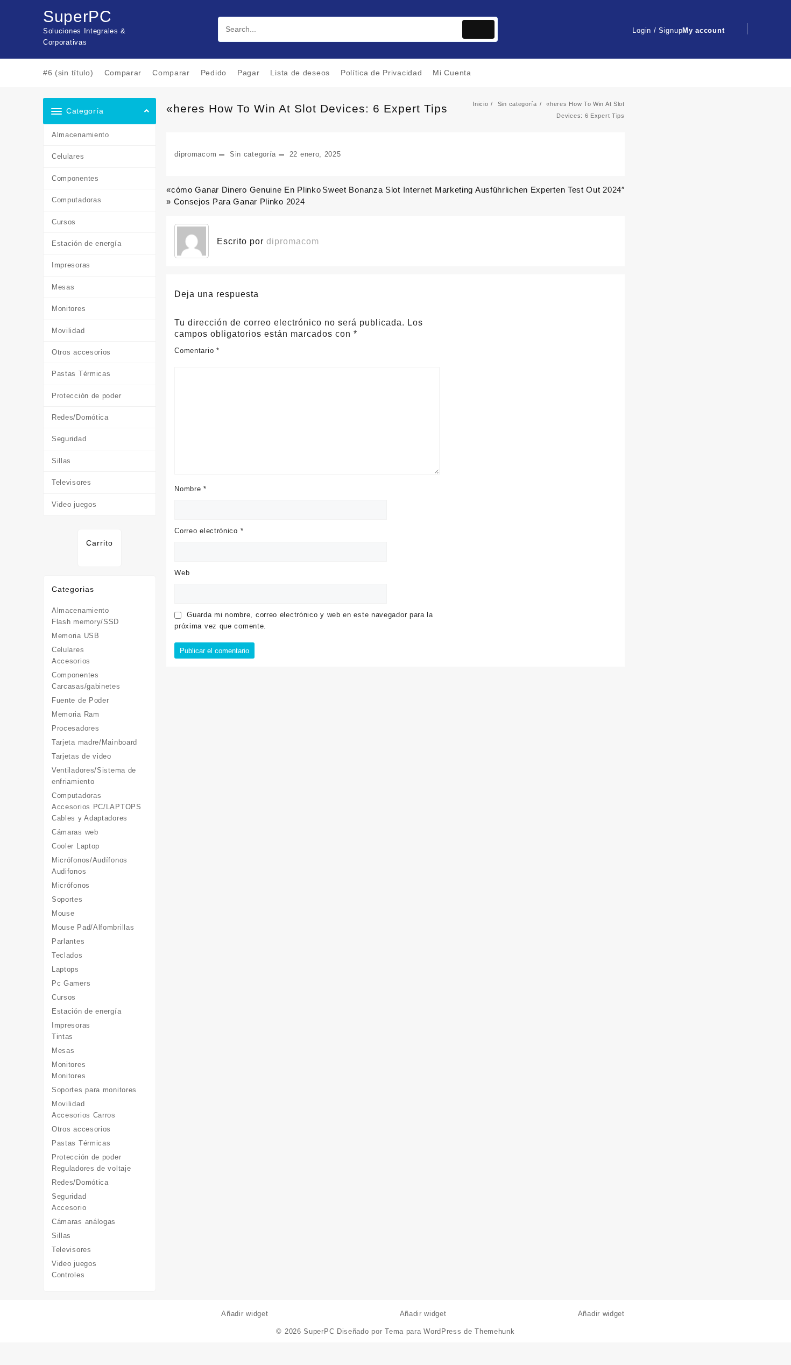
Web (181, 573)
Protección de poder (86, 396)
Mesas (63, 287)
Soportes (67, 899)
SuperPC (77, 16)
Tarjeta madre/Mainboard (94, 742)
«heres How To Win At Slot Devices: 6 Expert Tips (307, 108)
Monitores (69, 309)
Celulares (68, 156)
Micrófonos (71, 885)
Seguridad (69, 439)
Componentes (75, 178)
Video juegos (74, 504)
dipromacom (195, 154)
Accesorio (69, 1208)
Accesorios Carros (84, 1115)
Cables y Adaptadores (90, 818)
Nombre (190, 489)
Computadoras (76, 200)
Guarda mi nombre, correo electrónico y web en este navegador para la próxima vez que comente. (303, 620)
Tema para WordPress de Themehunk (449, 1331)
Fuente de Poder (80, 700)
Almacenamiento (80, 135)
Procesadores (75, 728)
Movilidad (68, 331)
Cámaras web (75, 832)
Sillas (61, 461)
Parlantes (68, 941)
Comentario (196, 350)
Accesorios (71, 661)
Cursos (64, 222)
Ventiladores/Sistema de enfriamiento (94, 776)
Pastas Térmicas (81, 374)
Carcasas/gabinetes (86, 686)
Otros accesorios (81, 352)
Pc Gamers (71, 983)
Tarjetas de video (81, 756)
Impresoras (71, 265)
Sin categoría (253, 154)
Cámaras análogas (84, 1222)
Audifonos (69, 871)
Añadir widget (244, 1314)
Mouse (63, 913)
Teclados (67, 955)
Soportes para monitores (94, 1090)
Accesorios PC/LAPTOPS (97, 807)
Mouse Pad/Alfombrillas (93, 927)
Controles (68, 1275)
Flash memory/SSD (85, 622)
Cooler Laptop (76, 846)
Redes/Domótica (80, 417)
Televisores (71, 482)
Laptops (65, 969)
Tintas (62, 1036)
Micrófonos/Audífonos (90, 860)
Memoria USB (76, 636)
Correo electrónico (208, 531)
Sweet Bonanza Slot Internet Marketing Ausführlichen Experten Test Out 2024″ (473, 189)
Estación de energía (86, 243)
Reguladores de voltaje (91, 1168)
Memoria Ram (76, 714)
